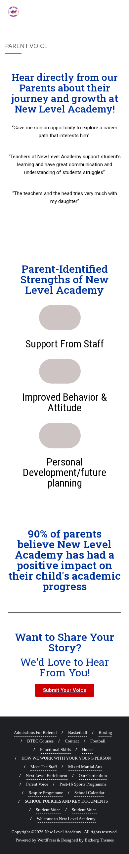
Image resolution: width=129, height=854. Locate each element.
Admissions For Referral (35, 732)
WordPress (46, 840)
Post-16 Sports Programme (83, 784)
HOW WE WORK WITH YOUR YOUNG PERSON (66, 758)
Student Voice (48, 809)
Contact (72, 741)
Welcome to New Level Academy (66, 818)
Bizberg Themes (99, 840)
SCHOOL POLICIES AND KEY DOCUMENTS (66, 801)
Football (98, 741)
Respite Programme (45, 792)
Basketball (77, 732)
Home (87, 749)
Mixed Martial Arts (85, 766)
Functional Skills (55, 749)
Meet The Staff (43, 766)
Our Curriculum (93, 775)
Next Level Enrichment (46, 775)
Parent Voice (37, 784)
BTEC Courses (40, 741)
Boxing (105, 732)
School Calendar (89, 792)
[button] (64, 690)
